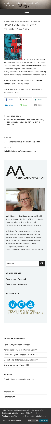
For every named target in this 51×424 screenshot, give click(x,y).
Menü (27, 12)
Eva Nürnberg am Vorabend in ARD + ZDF (21, 355)
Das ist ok (44, 421)
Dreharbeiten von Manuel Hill (16, 365)
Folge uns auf (16, 279)
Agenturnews (14, 116)
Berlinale (12, 122)
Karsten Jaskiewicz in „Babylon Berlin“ (20, 350)
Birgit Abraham (32, 21)
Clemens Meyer (26, 122)
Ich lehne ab (33, 421)
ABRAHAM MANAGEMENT (31, 234)
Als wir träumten (16, 120)
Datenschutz (9, 397)
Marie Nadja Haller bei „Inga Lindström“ (21, 360)
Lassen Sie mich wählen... (12, 421)
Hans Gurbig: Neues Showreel (17, 345)
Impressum (9, 392)
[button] (11, 99)
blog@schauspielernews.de (22, 379)
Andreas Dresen (35, 120)
